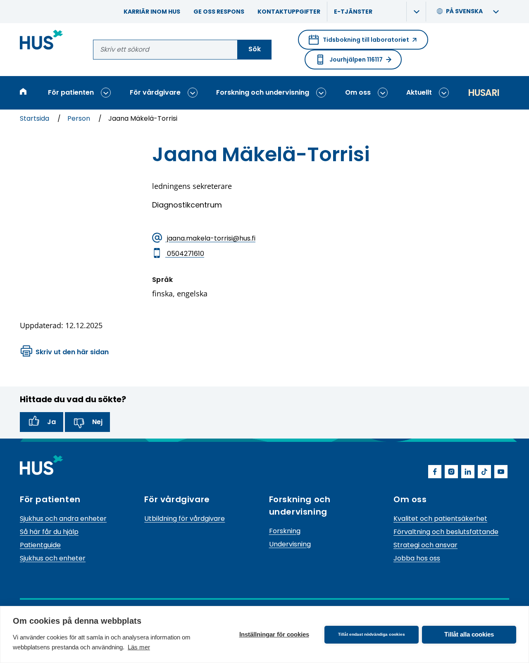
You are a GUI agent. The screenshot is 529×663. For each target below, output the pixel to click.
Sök (254, 49)
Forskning (284, 531)
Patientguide (40, 545)
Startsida (35, 118)
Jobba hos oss (416, 558)
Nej (97, 422)
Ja (51, 422)
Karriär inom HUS (152, 11)
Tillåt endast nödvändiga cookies (371, 634)
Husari (483, 92)
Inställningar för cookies (274, 634)
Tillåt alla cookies (469, 634)
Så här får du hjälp (49, 532)
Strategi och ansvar (425, 545)
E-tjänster (353, 11)
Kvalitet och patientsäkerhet (440, 518)
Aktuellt (419, 92)
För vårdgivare (155, 92)
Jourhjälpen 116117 (356, 59)
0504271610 (184, 253)
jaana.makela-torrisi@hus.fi (210, 238)
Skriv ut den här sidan (72, 352)
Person (79, 118)
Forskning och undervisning (262, 92)
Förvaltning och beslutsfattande (445, 532)
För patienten (71, 92)
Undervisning (290, 544)
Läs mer (139, 647)
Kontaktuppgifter (288, 11)
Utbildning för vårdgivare (184, 518)
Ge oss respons (218, 11)
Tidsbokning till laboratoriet (359, 43)
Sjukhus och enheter (53, 558)
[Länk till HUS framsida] (41, 41)
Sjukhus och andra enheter (63, 518)
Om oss (358, 92)
